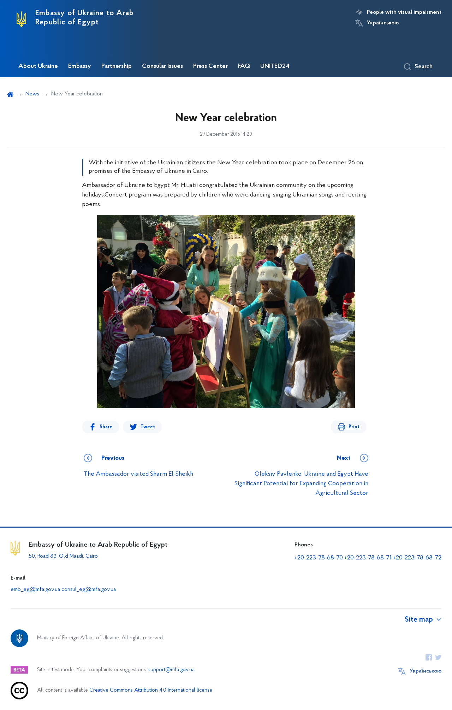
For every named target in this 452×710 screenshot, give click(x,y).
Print (354, 427)
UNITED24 (275, 66)
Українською (383, 23)
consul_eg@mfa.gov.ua (88, 589)
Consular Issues (162, 66)
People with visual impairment (404, 12)
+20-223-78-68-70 (319, 558)
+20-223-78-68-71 (368, 558)
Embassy (79, 66)
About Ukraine (38, 66)
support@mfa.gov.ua (171, 670)
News (32, 94)
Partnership (116, 66)
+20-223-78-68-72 (417, 558)
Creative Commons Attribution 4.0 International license (150, 690)
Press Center (210, 66)
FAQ (244, 66)
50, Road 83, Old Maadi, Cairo (63, 556)
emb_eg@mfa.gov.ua (35, 589)
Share (106, 427)
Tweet (148, 427)
